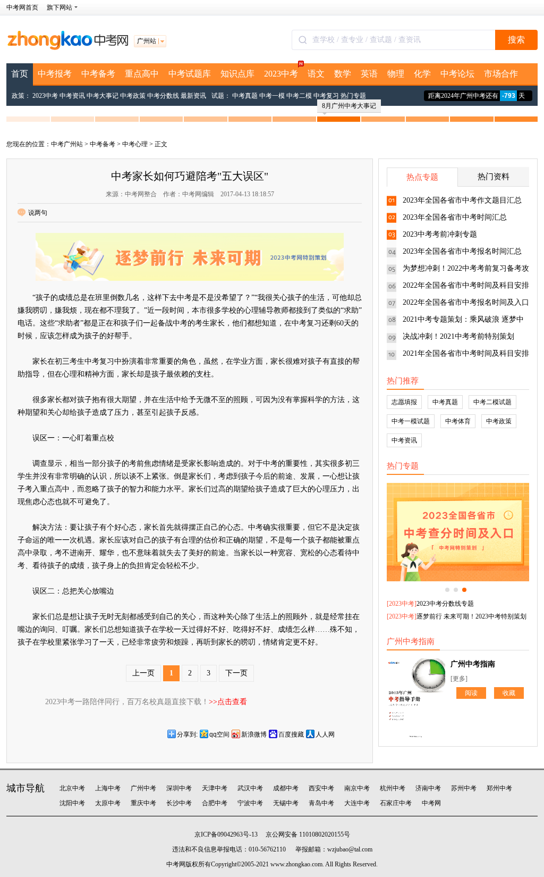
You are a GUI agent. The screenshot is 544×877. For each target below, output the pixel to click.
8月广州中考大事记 (349, 106)
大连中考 (357, 803)
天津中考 (214, 788)
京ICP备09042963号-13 (226, 834)
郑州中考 (499, 788)
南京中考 (357, 788)
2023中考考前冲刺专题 (440, 234)
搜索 (516, 39)
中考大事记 (102, 95)
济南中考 (428, 788)
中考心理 (135, 144)
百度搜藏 (291, 734)
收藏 (509, 693)
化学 (422, 73)
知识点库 (237, 73)
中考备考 (98, 73)
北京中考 (72, 788)
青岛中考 (321, 803)
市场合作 (501, 73)
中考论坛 (457, 73)
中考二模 (299, 95)
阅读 (471, 693)
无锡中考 (286, 803)
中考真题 (245, 95)
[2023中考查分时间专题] (458, 532)
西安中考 (321, 788)
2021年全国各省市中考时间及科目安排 (466, 353)
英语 (369, 73)
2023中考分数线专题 (445, 603)
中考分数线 (163, 95)
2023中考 (281, 73)
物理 (395, 73)
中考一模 (272, 95)
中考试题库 (189, 73)
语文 (316, 73)
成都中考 (286, 788)
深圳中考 (179, 788)
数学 (342, 73)
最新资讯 (193, 95)
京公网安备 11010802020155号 (308, 834)
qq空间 (219, 734)
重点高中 (142, 73)
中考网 (431, 803)
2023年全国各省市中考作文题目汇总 (462, 200)
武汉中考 (250, 788)
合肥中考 (214, 803)
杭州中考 (392, 788)
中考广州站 (67, 144)
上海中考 (108, 788)
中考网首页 (22, 7)
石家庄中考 (396, 803)
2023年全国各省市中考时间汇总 (455, 217)
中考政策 (133, 95)
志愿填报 (404, 402)
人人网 (325, 734)
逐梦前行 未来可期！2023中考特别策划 (471, 616)
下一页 (236, 673)
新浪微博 (254, 734)
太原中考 (108, 803)
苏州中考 (464, 788)
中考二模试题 (492, 402)
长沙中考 (179, 803)
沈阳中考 (72, 803)
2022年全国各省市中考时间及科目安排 (466, 285)
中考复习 (326, 95)
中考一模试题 (411, 421)
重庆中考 (143, 803)
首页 (19, 73)
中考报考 (55, 73)
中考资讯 (72, 95)
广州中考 (143, 788)
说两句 (37, 212)
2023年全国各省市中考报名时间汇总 (462, 251)
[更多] (459, 678)
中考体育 (458, 421)
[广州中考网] (67, 48)
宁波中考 (250, 803)
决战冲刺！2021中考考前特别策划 (458, 336)
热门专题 (353, 95)
